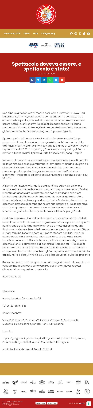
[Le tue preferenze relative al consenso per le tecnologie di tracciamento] (88, 403)
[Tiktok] (84, 34)
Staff (35, 33)
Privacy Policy (40, 403)
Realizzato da (77, 403)
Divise (27, 33)
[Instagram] (76, 34)
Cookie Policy (52, 403)
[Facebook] (71, 34)
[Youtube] (88, 34)
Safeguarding (48, 33)
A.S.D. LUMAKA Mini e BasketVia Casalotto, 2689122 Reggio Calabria (12, 403)
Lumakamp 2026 (12, 33)
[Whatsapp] (80, 34)
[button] (32, 80)
